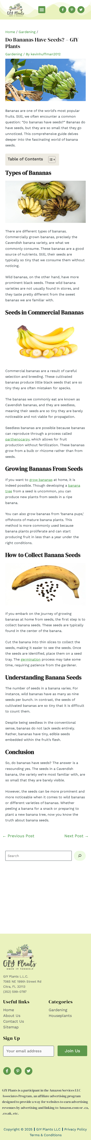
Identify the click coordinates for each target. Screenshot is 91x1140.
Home (10, 32)
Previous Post (18, 836)
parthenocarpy (17, 439)
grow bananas (40, 480)
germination (31, 659)
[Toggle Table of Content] (50, 159)
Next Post (76, 836)
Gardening (27, 32)
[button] (41, 9)
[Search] (80, 856)
